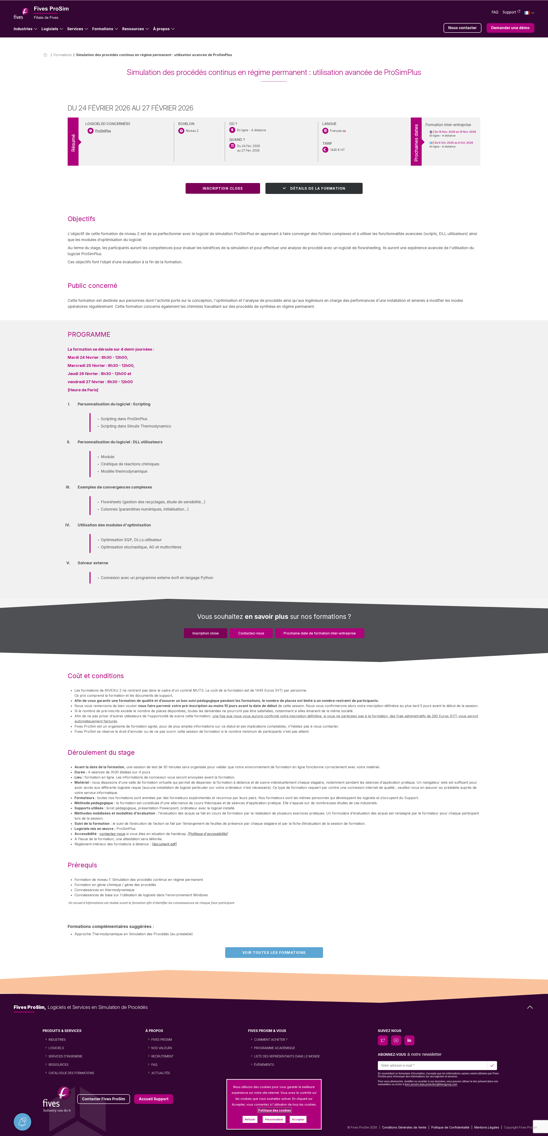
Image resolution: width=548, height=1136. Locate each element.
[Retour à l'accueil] (46, 55)
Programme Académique (274, 1048)
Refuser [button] (250, 1119)
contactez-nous (112, 834)
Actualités (160, 1073)
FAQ (495, 12)
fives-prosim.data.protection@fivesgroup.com (431, 1084)
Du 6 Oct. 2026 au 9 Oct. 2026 (454, 142)
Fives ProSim (161, 1039)
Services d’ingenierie (65, 1056)
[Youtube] (396, 1040)
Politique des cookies (274, 1110)
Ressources (133, 29)
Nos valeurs (161, 1048)
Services (75, 29)
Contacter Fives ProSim (103, 1099)
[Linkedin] (409, 1040)
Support (509, 12)
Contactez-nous (251, 633)
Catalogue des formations (71, 1073)
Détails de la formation (317, 188)
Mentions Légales (486, 1127)
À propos (161, 29)
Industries (23, 29)
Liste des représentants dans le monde (287, 1056)
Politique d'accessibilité (208, 834)
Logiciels (50, 29)
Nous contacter (462, 28)
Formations (102, 29)
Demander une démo (510, 28)
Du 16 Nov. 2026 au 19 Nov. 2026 (455, 131)
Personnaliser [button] (274, 1119)
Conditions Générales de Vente (404, 1127)
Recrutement (162, 1056)
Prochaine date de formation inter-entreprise (320, 633)
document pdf (164, 844)
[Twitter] (383, 1040)
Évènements (264, 1064)
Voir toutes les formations (274, 952)
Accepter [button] (298, 1119)
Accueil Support (153, 1099)
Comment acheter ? (270, 1039)
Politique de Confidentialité (450, 1127)
